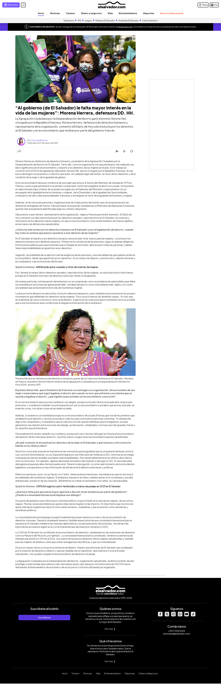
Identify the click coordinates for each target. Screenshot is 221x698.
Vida (110, 13)
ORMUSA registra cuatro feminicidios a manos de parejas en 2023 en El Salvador (78, 486)
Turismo (70, 13)
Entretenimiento (128, 13)
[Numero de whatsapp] (180, 615)
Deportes (148, 13)
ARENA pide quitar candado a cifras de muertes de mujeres (67, 267)
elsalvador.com (125, 27)
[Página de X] (166, 615)
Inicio (41, 13)
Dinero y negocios (91, 13)
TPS (79, 20)
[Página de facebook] (160, 615)
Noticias (55, 13)
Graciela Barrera (39, 140)
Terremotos (68, 20)
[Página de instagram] (173, 615)
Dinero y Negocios (148, 673)
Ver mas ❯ (109, 628)
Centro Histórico (150, 20)
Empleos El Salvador (105, 20)
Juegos (88, 20)
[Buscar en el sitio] (23, 5)
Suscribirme (44, 617)
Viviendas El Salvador (128, 20)
